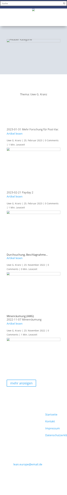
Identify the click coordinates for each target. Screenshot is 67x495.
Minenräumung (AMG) (20, 316)
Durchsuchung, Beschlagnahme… (27, 254)
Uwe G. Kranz (14, 140)
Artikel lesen (14, 133)
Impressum (52, 428)
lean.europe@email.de (27, 464)
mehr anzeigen (21, 383)
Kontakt (50, 421)
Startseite (51, 414)
